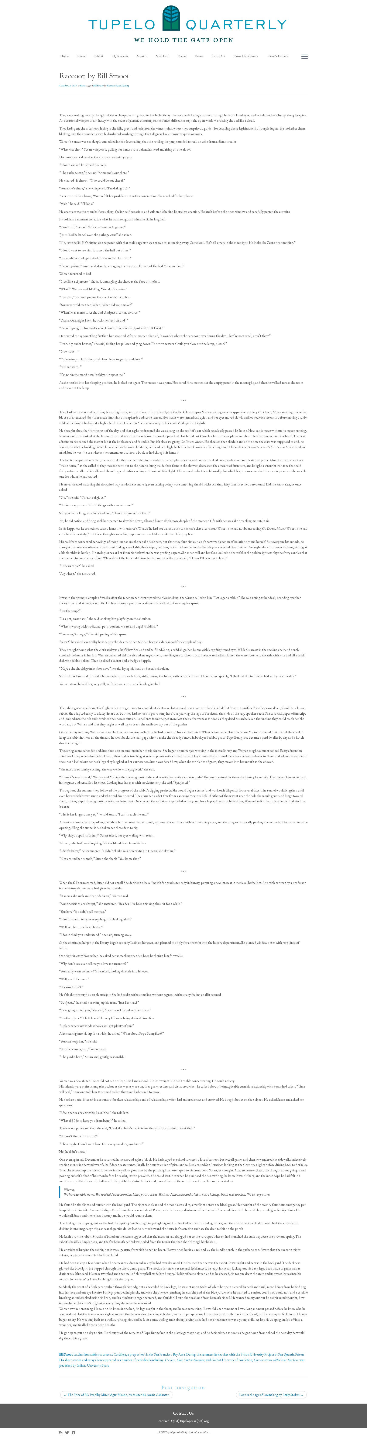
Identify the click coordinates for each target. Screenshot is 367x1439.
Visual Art (218, 56)
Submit (98, 56)
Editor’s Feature (277, 56)
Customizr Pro (201, 1432)
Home (64, 56)
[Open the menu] (304, 57)
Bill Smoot (98, 85)
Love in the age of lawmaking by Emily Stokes (271, 1394)
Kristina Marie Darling (118, 85)
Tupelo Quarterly (173, 1432)
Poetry (182, 56)
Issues (81, 56)
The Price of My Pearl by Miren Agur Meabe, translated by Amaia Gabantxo (116, 1394)
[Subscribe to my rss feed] (62, 1433)
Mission (142, 56)
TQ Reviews (120, 56)
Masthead (162, 56)
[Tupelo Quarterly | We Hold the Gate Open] (183, 25)
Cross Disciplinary (246, 56)
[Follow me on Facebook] (75, 1433)
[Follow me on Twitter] (68, 1433)
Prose (199, 56)
